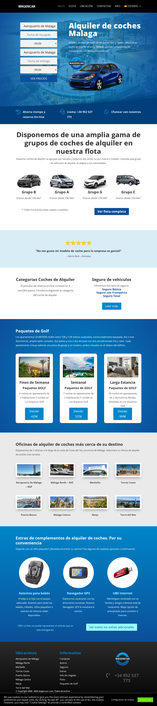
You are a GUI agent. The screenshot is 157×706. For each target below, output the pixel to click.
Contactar (104, 6)
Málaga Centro (23, 679)
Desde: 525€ (78, 413)
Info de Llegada (68, 675)
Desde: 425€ (34, 413)
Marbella (20, 667)
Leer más (111, 306)
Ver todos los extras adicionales (111, 627)
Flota (72, 6)
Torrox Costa (22, 671)
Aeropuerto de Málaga (27, 658)
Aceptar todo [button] (145, 699)
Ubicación (86, 6)
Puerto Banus (23, 675)
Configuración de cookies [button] (122, 699)
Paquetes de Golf (69, 683)
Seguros (64, 667)
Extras (63, 671)
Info (117, 6)
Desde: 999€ (123, 413)
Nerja (18, 683)
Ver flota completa (112, 211)
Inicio (61, 6)
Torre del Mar (23, 687)
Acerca (63, 662)
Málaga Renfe (23, 662)
